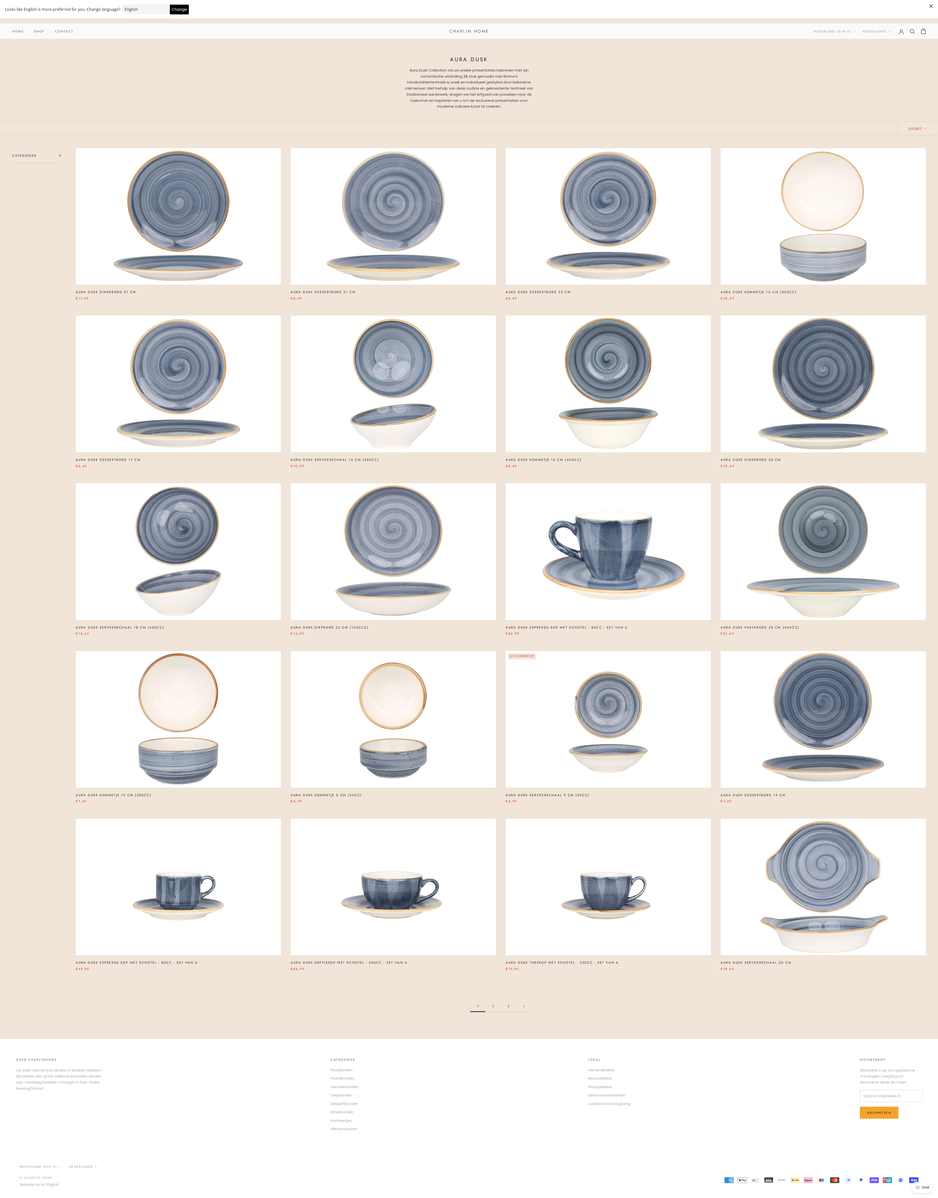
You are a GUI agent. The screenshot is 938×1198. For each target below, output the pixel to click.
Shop (39, 31)
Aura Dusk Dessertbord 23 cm (538, 292)
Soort (916, 128)
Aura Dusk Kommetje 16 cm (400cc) (544, 459)
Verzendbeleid (601, 1070)
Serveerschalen (345, 1086)
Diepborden (341, 1095)
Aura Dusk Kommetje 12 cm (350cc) (113, 795)
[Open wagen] (923, 31)
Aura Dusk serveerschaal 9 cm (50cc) (547, 795)
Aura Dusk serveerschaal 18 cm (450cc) (120, 627)
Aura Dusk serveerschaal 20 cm (756, 962)
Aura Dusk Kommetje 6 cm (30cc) (326, 795)
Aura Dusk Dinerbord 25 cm (751, 459)
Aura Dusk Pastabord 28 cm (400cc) (760, 627)
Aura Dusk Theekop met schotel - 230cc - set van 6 (562, 962)
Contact (64, 31)
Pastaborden (342, 1078)
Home (18, 31)
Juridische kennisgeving (609, 1103)
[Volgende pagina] (523, 1006)
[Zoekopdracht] (912, 31)
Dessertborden (344, 1103)
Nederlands (875, 31)
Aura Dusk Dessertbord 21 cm (323, 292)
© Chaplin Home (36, 1178)
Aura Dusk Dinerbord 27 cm (106, 292)
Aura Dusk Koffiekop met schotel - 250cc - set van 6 (349, 962)
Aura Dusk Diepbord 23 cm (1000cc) (330, 627)
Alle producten (344, 1128)
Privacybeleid (600, 1086)
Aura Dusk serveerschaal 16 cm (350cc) (335, 459)
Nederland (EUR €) (832, 31)
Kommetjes (341, 1120)
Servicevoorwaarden (607, 1095)
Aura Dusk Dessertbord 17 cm (108, 459)
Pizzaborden (341, 1070)
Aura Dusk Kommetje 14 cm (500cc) (759, 292)
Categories (24, 155)
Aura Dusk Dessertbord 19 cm (753, 795)
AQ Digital (49, 1184)
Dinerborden (342, 1112)
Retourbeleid (599, 1078)
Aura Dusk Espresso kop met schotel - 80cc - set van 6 (567, 627)
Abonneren (879, 1112)
